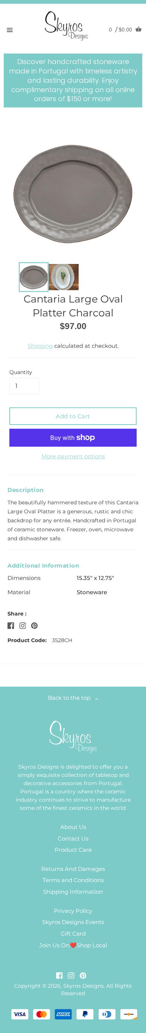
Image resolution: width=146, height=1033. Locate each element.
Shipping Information (73, 891)
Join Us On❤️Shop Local (73, 945)
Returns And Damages (73, 868)
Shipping (40, 345)
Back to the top (71, 697)
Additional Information (43, 565)
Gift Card (73, 933)
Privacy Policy (73, 910)
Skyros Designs (83, 985)
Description (25, 489)
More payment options (73, 456)
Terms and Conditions (73, 880)
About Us (73, 826)
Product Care (73, 849)
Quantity (20, 372)
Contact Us (73, 838)
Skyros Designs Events (73, 922)
